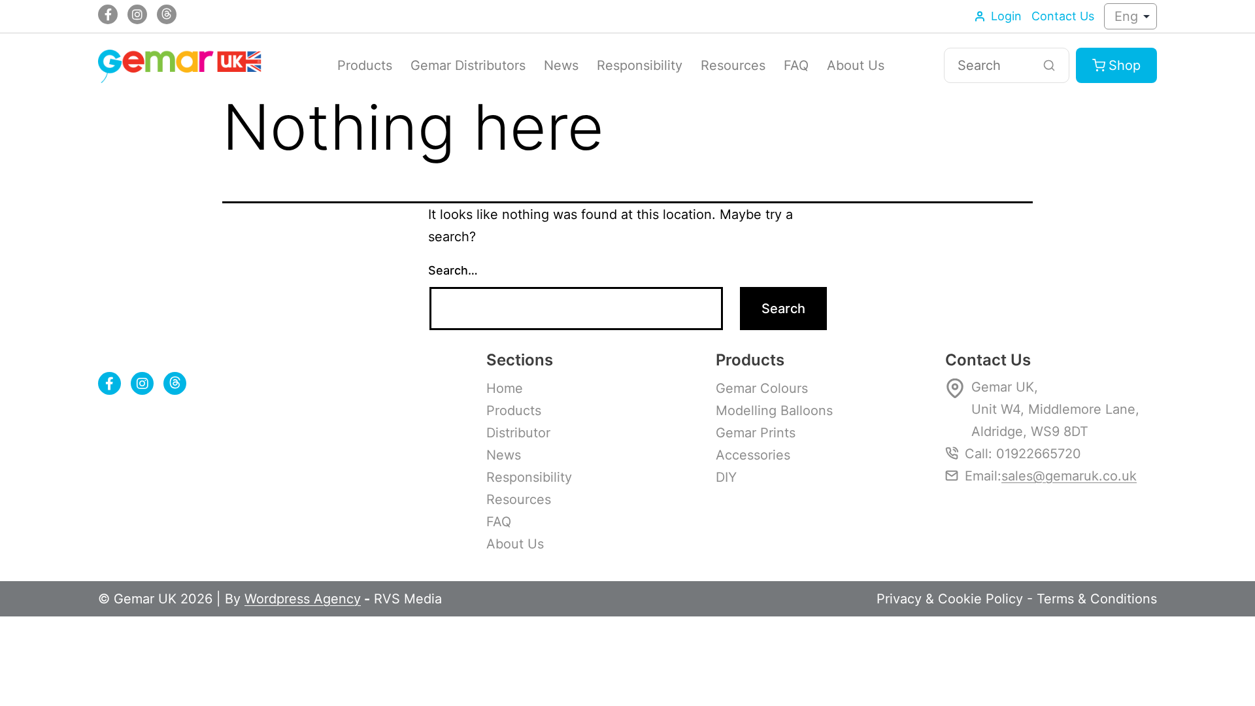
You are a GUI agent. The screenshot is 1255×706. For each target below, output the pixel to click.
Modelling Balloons (774, 410)
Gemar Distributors (468, 65)
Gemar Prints (755, 433)
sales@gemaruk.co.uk (1069, 476)
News (561, 65)
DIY (726, 477)
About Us (855, 65)
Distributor (518, 433)
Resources (733, 65)
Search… (453, 270)
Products (364, 65)
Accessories (753, 455)
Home (504, 388)
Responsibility (639, 65)
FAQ (796, 65)
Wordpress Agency (302, 599)
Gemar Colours (762, 388)
